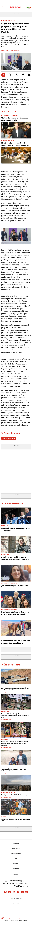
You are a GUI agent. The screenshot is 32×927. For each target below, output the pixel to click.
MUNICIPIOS (16, 843)
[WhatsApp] (22, 892)
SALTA (16, 858)
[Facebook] (18, 892)
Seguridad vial (6, 686)
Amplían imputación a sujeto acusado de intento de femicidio (15, 558)
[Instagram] (26, 892)
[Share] (3, 75)
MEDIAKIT (16, 908)
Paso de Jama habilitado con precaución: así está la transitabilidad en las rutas (15, 689)
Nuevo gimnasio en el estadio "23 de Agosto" (15, 529)
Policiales (5, 554)
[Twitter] (14, 892)
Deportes (4, 526)
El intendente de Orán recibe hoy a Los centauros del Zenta (15, 641)
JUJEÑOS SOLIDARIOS (8, 767)
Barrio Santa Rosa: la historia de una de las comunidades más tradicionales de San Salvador (14, 743)
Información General (8, 20)
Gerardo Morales (8, 140)
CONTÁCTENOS (16, 903)
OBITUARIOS (16, 863)
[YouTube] (5, 892)
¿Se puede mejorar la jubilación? (15, 585)
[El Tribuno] (16, 7)
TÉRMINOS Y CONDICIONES (16, 898)
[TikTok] (9, 892)
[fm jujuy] (28, 8)
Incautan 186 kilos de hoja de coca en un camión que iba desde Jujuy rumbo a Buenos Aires (15, 715)
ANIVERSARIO (5, 739)
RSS (16, 913)
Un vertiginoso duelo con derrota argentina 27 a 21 (16, 820)
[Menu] (2, 7)
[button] (10, 74)
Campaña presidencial (10, 115)
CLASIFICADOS (16, 869)
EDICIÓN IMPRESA (16, 848)
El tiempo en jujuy (8, 793)
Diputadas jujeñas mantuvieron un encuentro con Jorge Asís (15, 613)
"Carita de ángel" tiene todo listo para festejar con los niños (13, 770)
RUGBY (3, 817)
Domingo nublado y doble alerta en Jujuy (14, 795)
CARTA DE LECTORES (16, 853)
